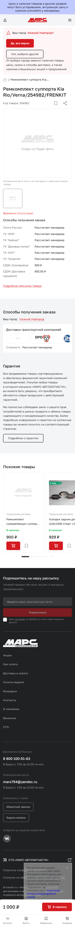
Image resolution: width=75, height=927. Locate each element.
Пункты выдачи (13, 682)
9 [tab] (50, 556)
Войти (26, 923)
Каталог (7, 923)
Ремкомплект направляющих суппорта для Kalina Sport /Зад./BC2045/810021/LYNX (23, 522)
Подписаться (37, 612)
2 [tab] (31, 556)
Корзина (67, 923)
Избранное (46, 923)
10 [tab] (52, 556)
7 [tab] (44, 556)
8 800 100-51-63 (16, 758)
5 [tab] (39, 556)
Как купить (10, 664)
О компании (11, 709)
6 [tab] (42, 556)
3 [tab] (34, 556)
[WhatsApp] (63, 107)
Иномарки (10, 691)
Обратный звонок (18, 806)
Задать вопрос (16, 817)
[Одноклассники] (57, 107)
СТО (6, 727)
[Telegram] (45, 107)
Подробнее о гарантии (23, 438)
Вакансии (9, 718)
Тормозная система (18, 514)
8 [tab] (47, 556)
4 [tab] (36, 556)
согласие (19, 619)
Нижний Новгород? (41, 32)
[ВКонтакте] (51, 107)
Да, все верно (20, 43)
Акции (7, 655)
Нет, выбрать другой (24, 54)
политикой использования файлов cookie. (43, 894)
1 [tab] (25, 556)
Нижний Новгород (31, 319)
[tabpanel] (23, 512)
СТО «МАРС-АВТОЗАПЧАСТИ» (28, 860)
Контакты (9, 700)
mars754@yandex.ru (20, 782)
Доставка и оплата (15, 673)
